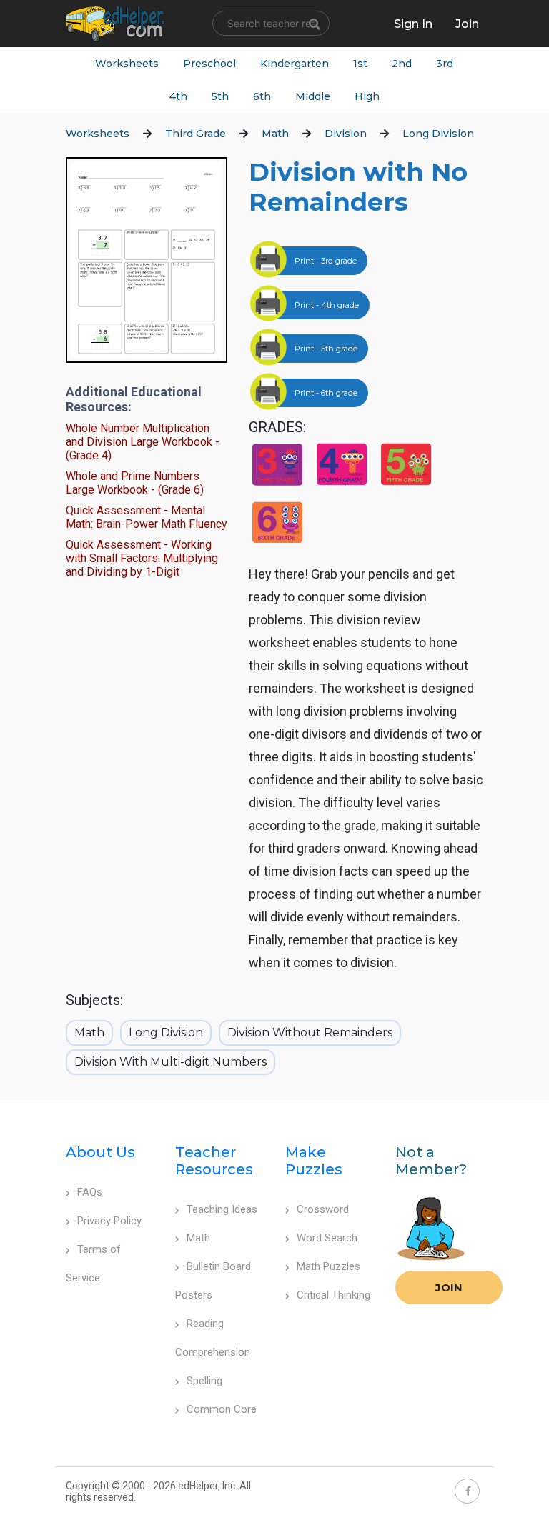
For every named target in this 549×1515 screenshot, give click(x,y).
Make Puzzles (313, 1161)
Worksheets (127, 63)
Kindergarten (294, 63)
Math (275, 133)
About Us (100, 1152)
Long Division (438, 133)
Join (449, 1287)
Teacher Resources (214, 1161)
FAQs (89, 1192)
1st (360, 63)
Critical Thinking (333, 1295)
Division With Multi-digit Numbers (170, 1062)
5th (220, 96)
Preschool (209, 63)
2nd (402, 63)
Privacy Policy (109, 1220)
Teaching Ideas (222, 1209)
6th (262, 96)
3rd (444, 63)
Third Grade (195, 133)
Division (346, 133)
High (367, 96)
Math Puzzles (328, 1266)
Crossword (323, 1209)
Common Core (222, 1409)
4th (178, 96)
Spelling (204, 1380)
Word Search (327, 1237)
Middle (312, 96)
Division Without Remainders (309, 1032)
